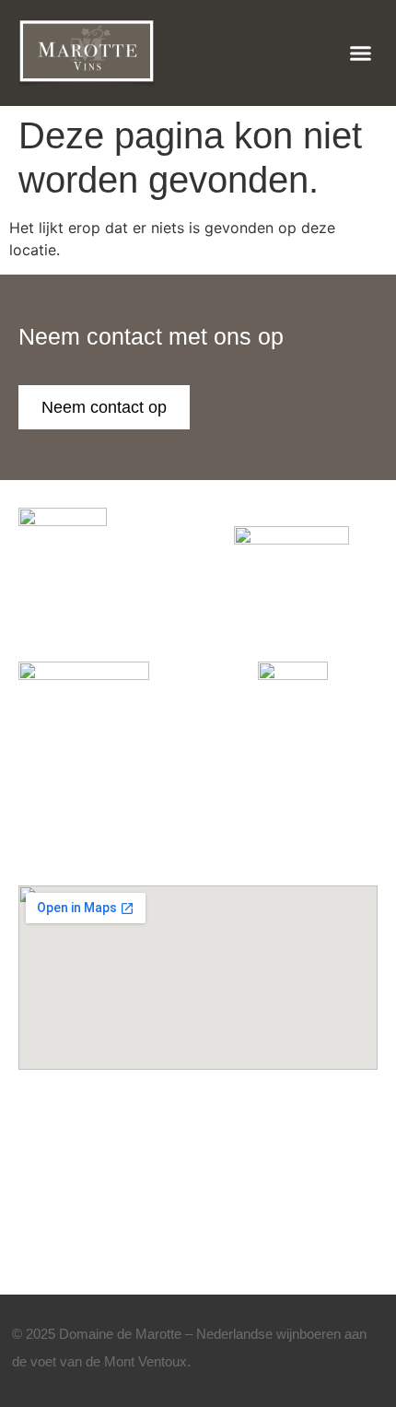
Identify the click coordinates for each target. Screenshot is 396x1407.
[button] (361, 53)
